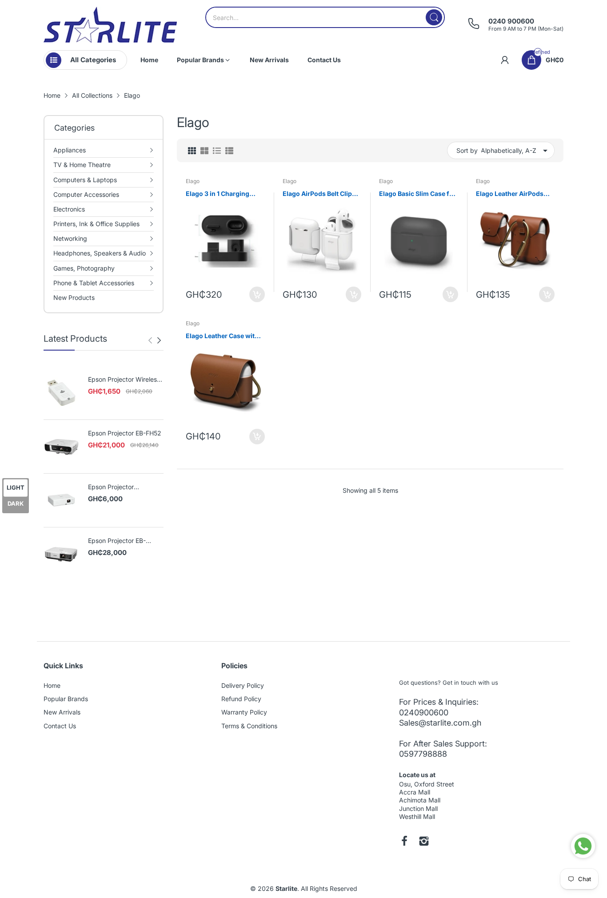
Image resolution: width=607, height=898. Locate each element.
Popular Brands (66, 698)
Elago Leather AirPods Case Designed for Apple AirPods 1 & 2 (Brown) (513, 194)
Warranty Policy (244, 712)
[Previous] (159, 340)
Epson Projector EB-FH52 (124, 433)
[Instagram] (424, 842)
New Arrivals (62, 712)
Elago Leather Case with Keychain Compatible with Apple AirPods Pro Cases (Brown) (222, 336)
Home (52, 685)
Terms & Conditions (249, 726)
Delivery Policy (242, 685)
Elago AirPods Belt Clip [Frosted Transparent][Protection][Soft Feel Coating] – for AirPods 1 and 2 (318, 194)
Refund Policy (241, 698)
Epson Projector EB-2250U (117, 541)
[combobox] (325, 17)
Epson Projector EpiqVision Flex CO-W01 (123, 487)
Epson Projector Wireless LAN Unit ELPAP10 (124, 379)
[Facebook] (404, 842)
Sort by (467, 150)
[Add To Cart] (257, 294)
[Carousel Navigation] (155, 340)
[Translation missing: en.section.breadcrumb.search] (434, 17)
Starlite (286, 888)
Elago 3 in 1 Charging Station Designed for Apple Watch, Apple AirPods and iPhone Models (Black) (217, 194)
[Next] (150, 340)
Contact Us (60, 726)
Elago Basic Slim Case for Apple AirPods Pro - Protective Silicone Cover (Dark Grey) (417, 194)
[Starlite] (110, 25)
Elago (193, 181)
